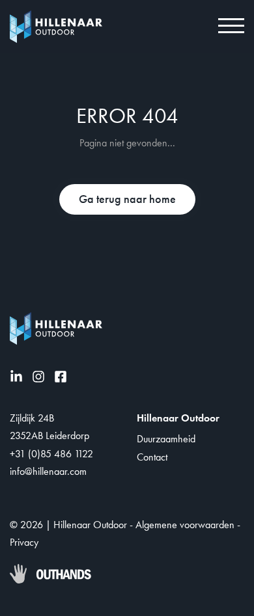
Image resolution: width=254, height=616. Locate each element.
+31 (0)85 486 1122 (51, 454)
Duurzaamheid (166, 439)
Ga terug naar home (127, 199)
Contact (152, 457)
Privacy (24, 542)
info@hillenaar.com (48, 471)
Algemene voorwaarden (184, 524)
